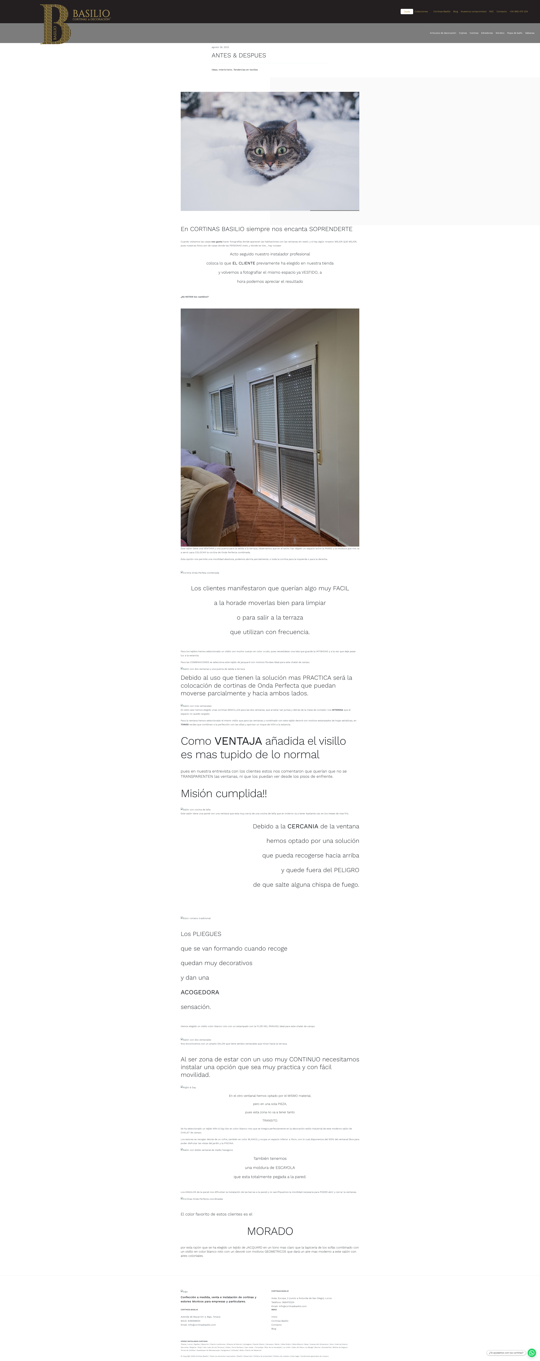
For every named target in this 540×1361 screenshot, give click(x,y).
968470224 (288, 1302)
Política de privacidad (263, 1356)
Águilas (197, 1344)
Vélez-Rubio (286, 1344)
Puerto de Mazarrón (253, 1350)
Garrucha (184, 1347)
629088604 (194, 1321)
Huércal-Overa (341, 1344)
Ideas (214, 69)
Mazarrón (205, 1344)
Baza (306, 1344)
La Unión (286, 1347)
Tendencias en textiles (245, 69)
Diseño (239, 1356)
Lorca (190, 1344)
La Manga (309, 1347)
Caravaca (269, 1344)
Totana (183, 1344)
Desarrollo (248, 1356)
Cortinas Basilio (279, 1321)
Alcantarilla (326, 1347)
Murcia (317, 1347)
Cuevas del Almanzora (319, 1344)
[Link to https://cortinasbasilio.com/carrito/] (533, 11)
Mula (242, 1350)
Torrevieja (259, 1347)
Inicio (274, 1316)
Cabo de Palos (298, 1347)
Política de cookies (281, 1356)
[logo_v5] (75, 8)
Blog (273, 1328)
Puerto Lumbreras (217, 1344)
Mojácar (193, 1347)
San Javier (249, 1347)
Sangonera (225, 1350)
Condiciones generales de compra (314, 1356)
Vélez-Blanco (297, 1344)
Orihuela (234, 1350)
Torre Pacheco (237, 1347)
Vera (331, 1344)
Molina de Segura (340, 1347)
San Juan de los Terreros (213, 1347)
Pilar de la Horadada (273, 1347)
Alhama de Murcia (234, 1344)
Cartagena (247, 1344)
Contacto (276, 1324)
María (277, 1344)
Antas (228, 1347)
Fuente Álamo (258, 1344)
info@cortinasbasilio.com (293, 1306)
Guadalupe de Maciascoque (208, 1350)
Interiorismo (225, 69)
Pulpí (200, 1347)
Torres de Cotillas (188, 1350)
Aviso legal (294, 1356)
